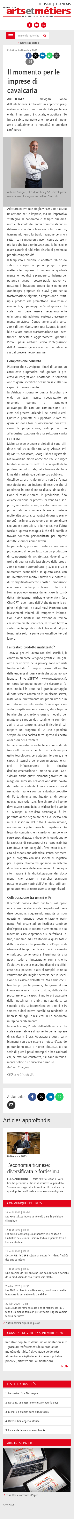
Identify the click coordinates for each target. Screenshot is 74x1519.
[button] (45, 35)
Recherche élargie (29, 42)
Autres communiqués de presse (23, 1323)
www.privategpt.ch (53, 678)
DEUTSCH (44, 4)
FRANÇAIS (63, 4)
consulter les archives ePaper (22, 1495)
